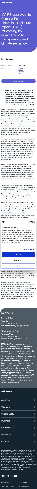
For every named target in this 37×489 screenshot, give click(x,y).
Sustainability (7, 414)
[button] (18, 81)
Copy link (20, 73)
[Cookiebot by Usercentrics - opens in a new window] (27, 221)
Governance (7, 428)
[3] (6, 213)
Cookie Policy (23, 482)
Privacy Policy (5, 482)
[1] (7, 147)
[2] (9, 209)
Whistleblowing (24, 486)
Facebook (21, 71)
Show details (28, 249)
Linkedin (20, 68)
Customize (17, 260)
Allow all (18, 254)
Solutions (5, 407)
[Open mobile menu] (33, 2)
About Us (5, 400)
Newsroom (6, 435)
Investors (5, 421)
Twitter (20, 70)
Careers (5, 442)
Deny (18, 266)
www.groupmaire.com (10, 382)
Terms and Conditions (8, 486)
